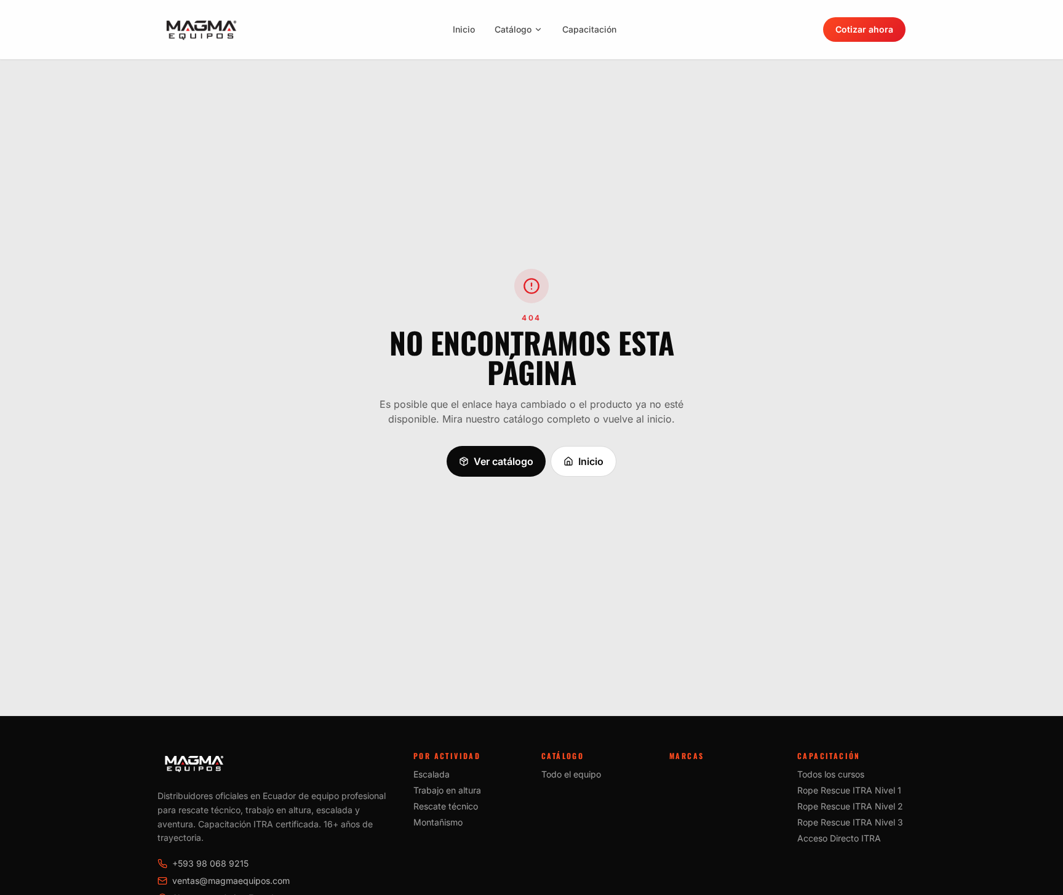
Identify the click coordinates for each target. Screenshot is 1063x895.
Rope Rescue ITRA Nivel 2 (850, 806)
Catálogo (513, 29)
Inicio (464, 29)
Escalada (431, 774)
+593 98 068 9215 (210, 863)
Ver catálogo (503, 461)
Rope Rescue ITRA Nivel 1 (849, 790)
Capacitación (589, 29)
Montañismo (438, 822)
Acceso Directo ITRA (839, 838)
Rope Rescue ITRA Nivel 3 (850, 822)
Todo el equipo (571, 774)
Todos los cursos (830, 774)
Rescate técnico (445, 806)
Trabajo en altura (447, 790)
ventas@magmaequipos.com (231, 880)
